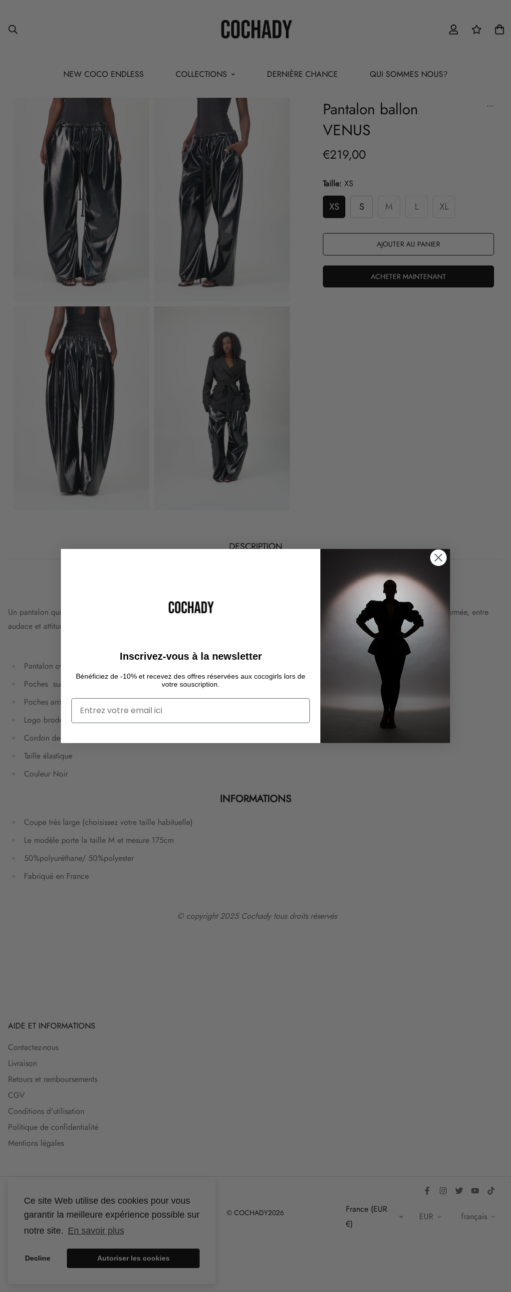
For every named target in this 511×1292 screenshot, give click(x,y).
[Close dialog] (438, 557)
